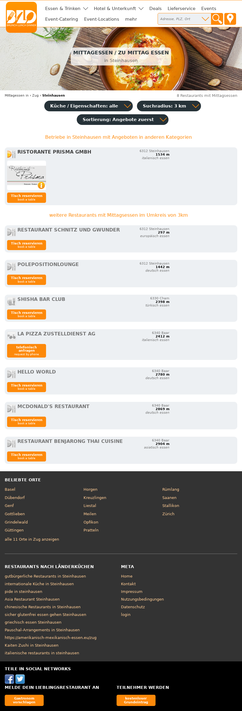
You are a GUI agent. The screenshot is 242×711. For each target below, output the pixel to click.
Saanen (169, 497)
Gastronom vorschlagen (24, 700)
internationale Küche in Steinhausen (39, 584)
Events (208, 8)
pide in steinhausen (23, 591)
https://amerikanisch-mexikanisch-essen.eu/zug (51, 637)
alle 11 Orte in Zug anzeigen (32, 539)
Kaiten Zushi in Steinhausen (31, 645)
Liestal (90, 505)
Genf (9, 505)
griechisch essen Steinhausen (33, 622)
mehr (131, 19)
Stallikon (170, 505)
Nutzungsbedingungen (142, 599)
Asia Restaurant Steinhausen (32, 599)
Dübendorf (15, 497)
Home (127, 576)
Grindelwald (16, 522)
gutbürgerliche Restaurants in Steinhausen (45, 576)
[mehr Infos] (26, 175)
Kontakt (128, 584)
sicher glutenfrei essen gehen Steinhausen (45, 614)
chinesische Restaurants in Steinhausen (43, 607)
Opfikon (91, 522)
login (125, 614)
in (17, 95)
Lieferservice (181, 8)
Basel (10, 489)
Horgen (90, 489)
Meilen (90, 514)
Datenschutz (133, 607)
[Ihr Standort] (230, 19)
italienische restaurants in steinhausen (42, 653)
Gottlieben (15, 514)
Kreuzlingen (95, 497)
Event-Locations (101, 19)
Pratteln (91, 530)
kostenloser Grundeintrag (136, 700)
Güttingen (14, 530)
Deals (155, 8)
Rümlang (170, 489)
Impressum (132, 591)
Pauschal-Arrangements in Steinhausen (42, 630)
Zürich (168, 514)
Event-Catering (61, 19)
